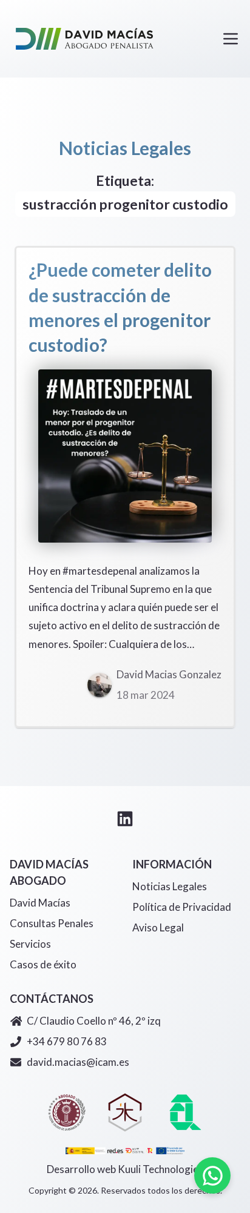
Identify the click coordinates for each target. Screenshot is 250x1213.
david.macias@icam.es (78, 1062)
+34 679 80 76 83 (67, 1041)
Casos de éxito (43, 964)
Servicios (30, 943)
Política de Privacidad (181, 907)
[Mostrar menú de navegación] (230, 38)
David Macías (40, 902)
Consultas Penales (51, 923)
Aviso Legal (158, 927)
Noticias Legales (169, 886)
